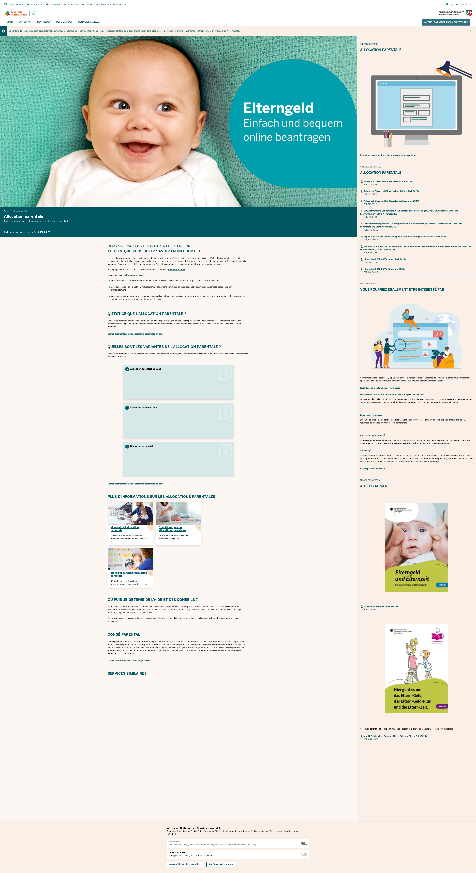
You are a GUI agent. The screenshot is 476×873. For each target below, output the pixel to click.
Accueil (6, 211)
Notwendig (175, 841)
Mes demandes (64, 21)
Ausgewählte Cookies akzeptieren (185, 864)
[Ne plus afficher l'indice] (470, 31)
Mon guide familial (88, 21)
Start (10, 21)
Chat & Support (177, 852)
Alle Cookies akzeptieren (221, 864)
